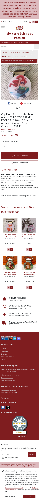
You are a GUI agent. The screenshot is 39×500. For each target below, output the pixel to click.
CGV (3, 359)
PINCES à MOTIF (6, 56)
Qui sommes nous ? (8, 357)
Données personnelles (8, 381)
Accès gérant (33, 466)
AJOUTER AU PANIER (19, 155)
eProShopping (21, 466)
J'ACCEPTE (29, 496)
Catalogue (5, 351)
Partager (14, 103)
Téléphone (5, 398)
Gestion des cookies (7, 378)
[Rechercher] (36, 46)
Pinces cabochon (20, 56)
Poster (21, 108)
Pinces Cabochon (8, 129)
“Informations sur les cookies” (14, 488)
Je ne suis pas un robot (11, 458)
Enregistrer (27, 103)
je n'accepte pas (10, 496)
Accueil (5, 52)
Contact (25, 22)
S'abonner (32, 454)
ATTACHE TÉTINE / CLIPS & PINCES (20, 52)
